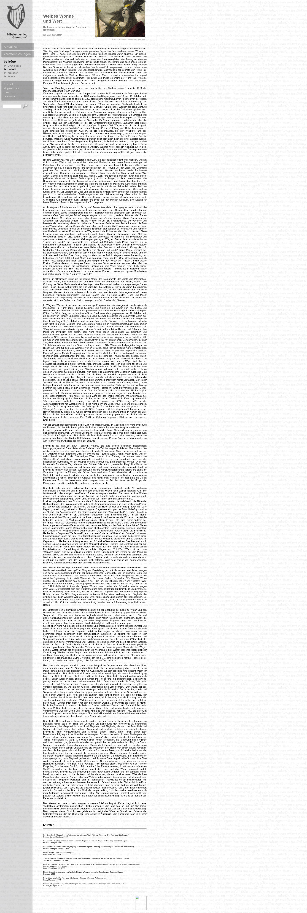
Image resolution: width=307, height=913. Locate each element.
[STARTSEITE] (141, 909)
